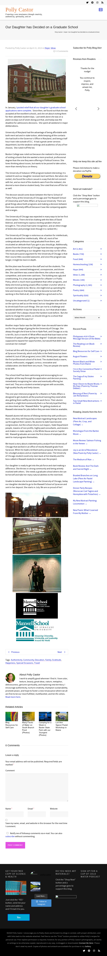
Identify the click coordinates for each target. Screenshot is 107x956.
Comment (10, 770)
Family (48, 660)
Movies (79, 280)
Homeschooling (83, 264)
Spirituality (80, 295)
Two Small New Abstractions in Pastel (86, 402)
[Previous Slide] (76, 108)
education (39, 660)
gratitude (56, 660)
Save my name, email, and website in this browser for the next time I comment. (36, 825)
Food (78, 259)
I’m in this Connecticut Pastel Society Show (86, 370)
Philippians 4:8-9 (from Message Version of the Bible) (86, 337)
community (28, 660)
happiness (10, 663)
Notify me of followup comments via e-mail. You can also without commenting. (33, 835)
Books (78, 254)
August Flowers (80, 356)
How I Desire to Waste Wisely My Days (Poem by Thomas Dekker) (86, 386)
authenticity (16, 660)
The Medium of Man (83, 459)
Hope (47, 48)
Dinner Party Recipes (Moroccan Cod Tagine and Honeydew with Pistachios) (87, 491)
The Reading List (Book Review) (83, 345)
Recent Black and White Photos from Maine (84, 362)
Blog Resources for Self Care (11, 725)
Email (30, 808)
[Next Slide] (98, 108)
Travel (37, 663)
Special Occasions (24, 663)
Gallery (88, 946)
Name (8, 808)
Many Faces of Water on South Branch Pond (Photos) (28, 727)
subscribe (10, 836)
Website (54, 808)
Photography (82, 285)
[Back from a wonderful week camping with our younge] (35, 887)
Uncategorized (81, 300)
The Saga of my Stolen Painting (83, 377)
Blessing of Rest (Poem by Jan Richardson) (85, 394)
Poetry (78, 290)
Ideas (53, 48)
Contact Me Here (86, 943)
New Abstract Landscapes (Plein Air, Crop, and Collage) (85, 421)
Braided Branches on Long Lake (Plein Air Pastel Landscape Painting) (85, 478)
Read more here (12, 697)
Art (78, 249)
